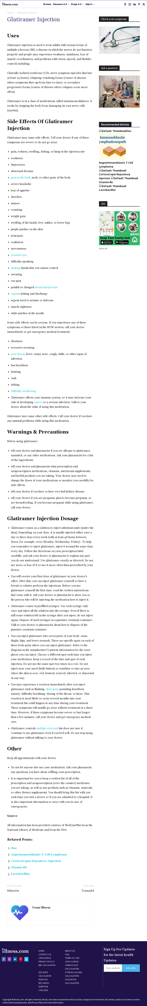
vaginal (15, 294)
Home (10, 12)
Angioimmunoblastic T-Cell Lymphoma (39, 854)
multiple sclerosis (47, 728)
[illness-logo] (10, 4)
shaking (16, 268)
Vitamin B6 (19, 867)
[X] (143, 4)
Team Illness (41, 907)
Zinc (14, 848)
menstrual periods (46, 287)
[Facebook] (125, 4)
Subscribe (131, 968)
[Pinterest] (139, 4)
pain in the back (20, 177)
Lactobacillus (20, 874)
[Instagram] (129, 4)
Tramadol (88, 891)
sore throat (18, 354)
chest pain (52, 689)
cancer (38, 402)
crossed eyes (19, 255)
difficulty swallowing (23, 391)
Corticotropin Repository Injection (36, 861)
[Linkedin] (134, 4)
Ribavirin (13, 891)
